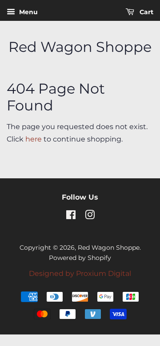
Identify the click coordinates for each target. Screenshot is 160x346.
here (33, 139)
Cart (145, 12)
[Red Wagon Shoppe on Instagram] (90, 216)
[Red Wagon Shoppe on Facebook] (71, 216)
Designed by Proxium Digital (80, 273)
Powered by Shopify (80, 257)
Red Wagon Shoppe (80, 47)
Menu (27, 12)
